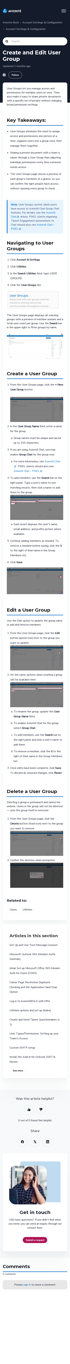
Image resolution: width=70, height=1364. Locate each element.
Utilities (27, 909)
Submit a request (35, 1240)
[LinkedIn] (47, 1141)
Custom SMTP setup (22, 1048)
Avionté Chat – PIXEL (27, 471)
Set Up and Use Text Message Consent (34, 945)
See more (18, 1070)
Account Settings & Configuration (42, 22)
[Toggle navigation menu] (63, 11)
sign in (27, 1285)
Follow (15, 75)
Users (13, 909)
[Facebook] (22, 1141)
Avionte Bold (11, 22)
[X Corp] (35, 1141)
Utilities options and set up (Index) (30, 1010)
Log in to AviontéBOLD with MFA (30, 1001)
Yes (29, 1109)
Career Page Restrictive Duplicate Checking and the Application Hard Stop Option (33, 987)
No (41, 1109)
